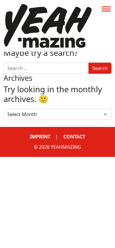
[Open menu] (106, 8)
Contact (74, 136)
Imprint (40, 136)
